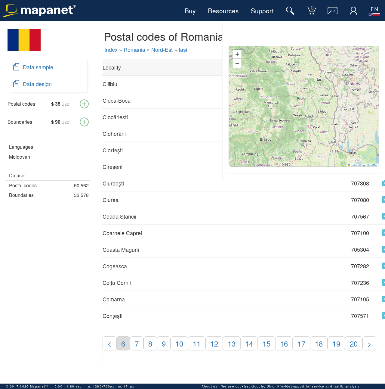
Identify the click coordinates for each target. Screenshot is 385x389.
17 (301, 343)
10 (179, 343)
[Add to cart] (84, 103)
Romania (134, 49)
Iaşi (183, 49)
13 (232, 343)
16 (284, 343)
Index (111, 49)
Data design (37, 84)
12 (214, 343)
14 (249, 343)
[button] (237, 54)
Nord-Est (162, 49)
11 (197, 343)
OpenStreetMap (369, 164)
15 (266, 343)
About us (209, 386)
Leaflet (353, 164)
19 (336, 343)
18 (319, 343)
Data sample (38, 67)
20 (354, 343)
